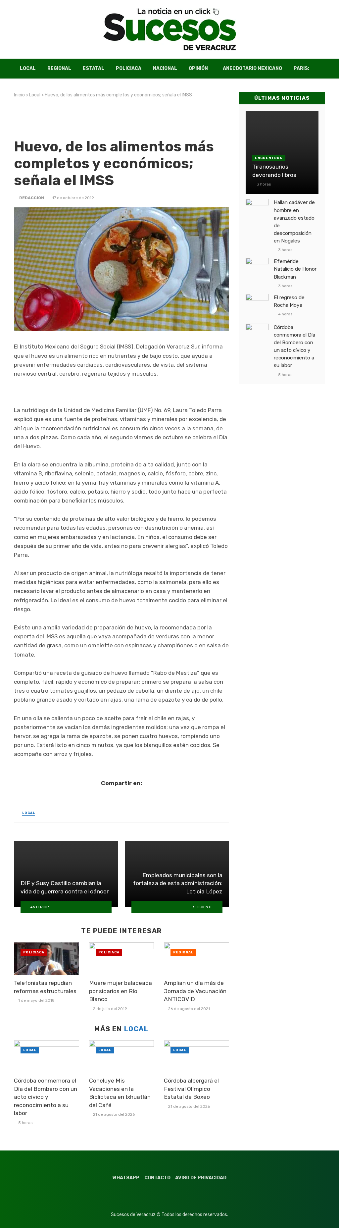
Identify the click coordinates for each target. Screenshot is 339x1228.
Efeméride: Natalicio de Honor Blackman (295, 269)
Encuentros (269, 158)
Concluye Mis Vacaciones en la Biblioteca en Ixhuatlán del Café (120, 1092)
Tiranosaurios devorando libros (274, 170)
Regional (59, 68)
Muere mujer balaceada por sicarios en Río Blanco (120, 991)
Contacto (157, 1178)
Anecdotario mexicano (252, 68)
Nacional (165, 68)
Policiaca (128, 68)
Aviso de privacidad (200, 1178)
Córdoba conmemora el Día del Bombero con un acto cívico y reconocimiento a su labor (45, 1096)
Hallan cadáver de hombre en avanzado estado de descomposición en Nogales (294, 221)
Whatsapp (126, 1178)
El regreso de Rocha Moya (289, 301)
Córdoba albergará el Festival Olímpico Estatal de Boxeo (191, 1088)
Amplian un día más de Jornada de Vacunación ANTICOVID (195, 991)
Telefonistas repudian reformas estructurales (45, 987)
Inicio (19, 95)
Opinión (198, 68)
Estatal (93, 68)
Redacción (31, 197)
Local (28, 68)
